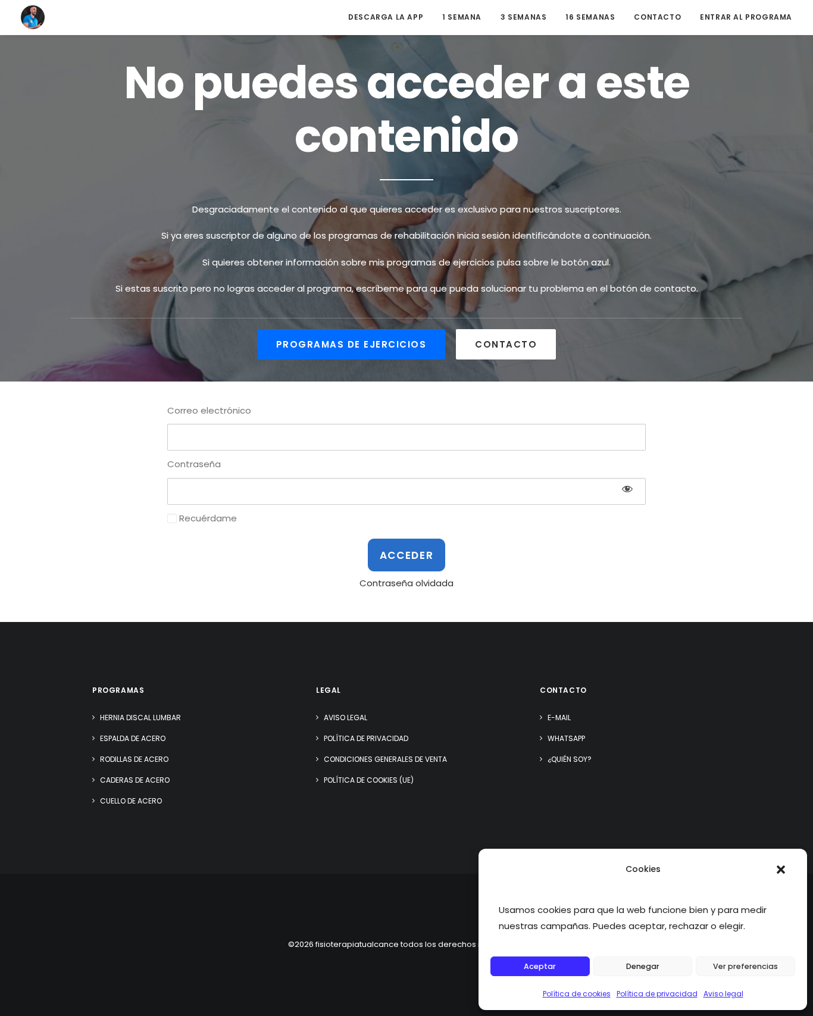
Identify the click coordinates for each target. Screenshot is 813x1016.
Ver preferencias (745, 966)
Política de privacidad (657, 994)
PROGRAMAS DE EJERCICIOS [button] (351, 344)
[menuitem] (389, 17)
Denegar (642, 966)
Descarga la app (385, 17)
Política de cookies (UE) (369, 780)
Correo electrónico (209, 410)
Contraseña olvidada (406, 583)
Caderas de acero (135, 780)
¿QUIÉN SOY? (570, 759)
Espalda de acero (132, 738)
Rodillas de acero (134, 759)
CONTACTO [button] (506, 344)
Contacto (657, 17)
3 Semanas (523, 17)
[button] (781, 870)
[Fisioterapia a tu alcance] (33, 17)
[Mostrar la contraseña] (627, 489)
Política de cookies (577, 994)
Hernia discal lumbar (140, 717)
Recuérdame (207, 518)
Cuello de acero (131, 801)
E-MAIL (559, 717)
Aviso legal (723, 994)
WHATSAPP (566, 738)
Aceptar (540, 966)
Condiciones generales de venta (385, 759)
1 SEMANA (461, 17)
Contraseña (194, 464)
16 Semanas (590, 17)
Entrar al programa (746, 17)
